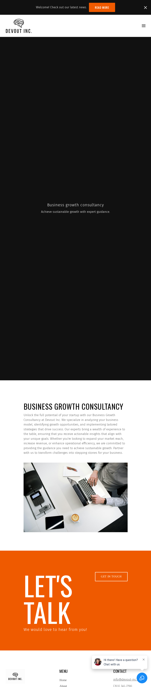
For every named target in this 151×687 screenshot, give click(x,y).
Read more (102, 7)
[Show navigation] (142, 26)
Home (63, 680)
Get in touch (111, 576)
